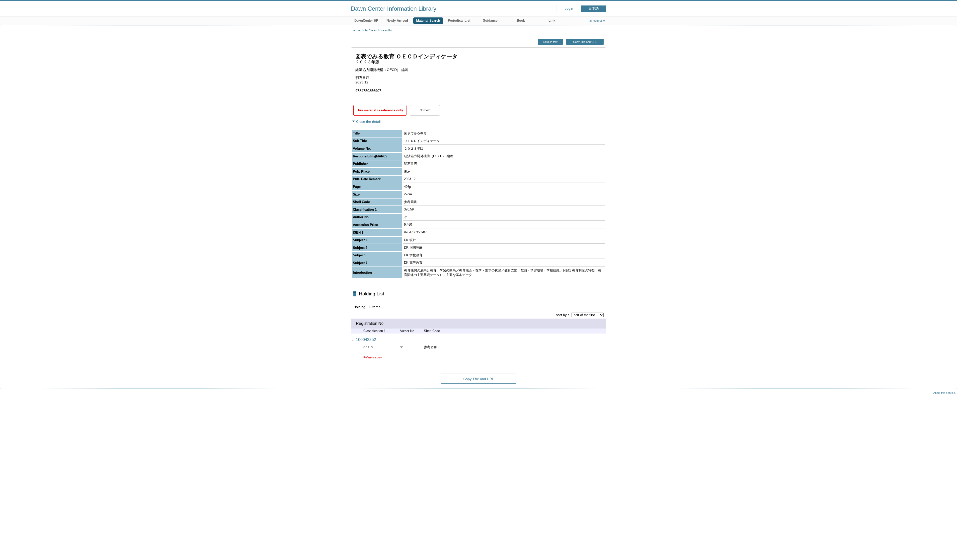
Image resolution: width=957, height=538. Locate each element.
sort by (561, 315)
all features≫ (597, 20)
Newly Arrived (397, 20)
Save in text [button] (550, 41)
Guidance (490, 20)
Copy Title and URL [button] (585, 41)
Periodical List (459, 20)
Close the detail (368, 122)
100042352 (366, 339)
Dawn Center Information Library (393, 8)
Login (568, 8)
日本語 (593, 8)
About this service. (944, 392)
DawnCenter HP (366, 20)
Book (521, 20)
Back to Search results (374, 30)
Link (552, 20)
